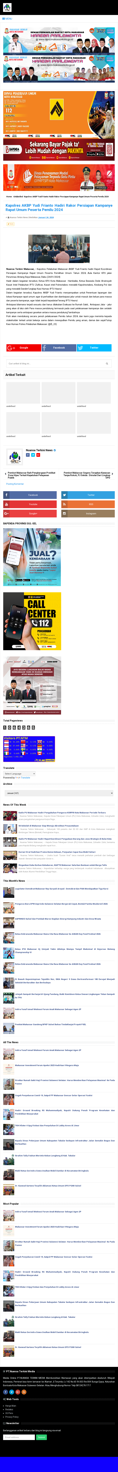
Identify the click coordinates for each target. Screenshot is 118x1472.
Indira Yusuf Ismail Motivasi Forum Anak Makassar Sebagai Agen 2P (48, 1009)
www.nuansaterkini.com (79, 1452)
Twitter (94, 347)
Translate (25, 777)
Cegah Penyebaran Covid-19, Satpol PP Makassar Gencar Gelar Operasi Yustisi (53, 1095)
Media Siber (109, 1452)
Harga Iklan (10, 1406)
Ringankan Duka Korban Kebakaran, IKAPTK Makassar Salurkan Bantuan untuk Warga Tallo (63, 865)
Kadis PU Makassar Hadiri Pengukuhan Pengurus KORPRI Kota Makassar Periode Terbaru (62, 812)
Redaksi (9, 1409)
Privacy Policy (12, 1417)
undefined (10, 406)
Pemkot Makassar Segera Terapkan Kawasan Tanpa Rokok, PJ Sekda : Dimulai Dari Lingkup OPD (86, 475)
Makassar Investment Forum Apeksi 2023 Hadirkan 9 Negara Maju (47, 1065)
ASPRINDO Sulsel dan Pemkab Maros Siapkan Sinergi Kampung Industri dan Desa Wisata (58, 919)
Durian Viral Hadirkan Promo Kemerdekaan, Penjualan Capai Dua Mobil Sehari (57, 852)
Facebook (59, 347)
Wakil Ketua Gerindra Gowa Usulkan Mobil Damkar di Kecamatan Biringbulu (52, 1171)
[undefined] (23, 393)
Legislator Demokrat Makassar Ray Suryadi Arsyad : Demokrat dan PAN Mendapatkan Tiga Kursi (61, 889)
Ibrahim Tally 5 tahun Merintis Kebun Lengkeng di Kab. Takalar (45, 1155)
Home (9, 197)
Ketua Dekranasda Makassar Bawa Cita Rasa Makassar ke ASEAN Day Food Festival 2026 (57, 934)
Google (24, 347)
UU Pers (9, 1413)
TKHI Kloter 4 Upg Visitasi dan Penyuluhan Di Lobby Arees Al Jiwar (47, 1125)
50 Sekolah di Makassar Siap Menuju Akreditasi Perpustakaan (49, 826)
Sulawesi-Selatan (44, 1452)
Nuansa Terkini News (39, 450)
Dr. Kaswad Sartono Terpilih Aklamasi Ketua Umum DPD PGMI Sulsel (48, 1186)
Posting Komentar (15, 484)
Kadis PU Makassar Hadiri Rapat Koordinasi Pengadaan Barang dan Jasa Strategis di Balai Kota (65, 839)
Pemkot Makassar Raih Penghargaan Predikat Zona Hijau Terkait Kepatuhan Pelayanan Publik (31, 475)
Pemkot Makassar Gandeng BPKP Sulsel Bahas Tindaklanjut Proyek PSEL (50, 1024)
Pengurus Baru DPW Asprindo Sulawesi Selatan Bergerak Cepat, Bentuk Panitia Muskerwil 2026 (61, 904)
